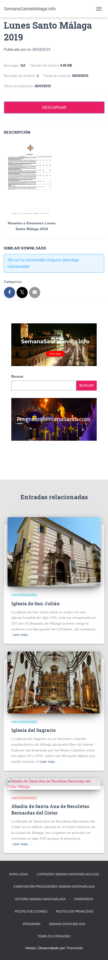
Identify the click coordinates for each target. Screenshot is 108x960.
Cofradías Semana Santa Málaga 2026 (68, 874)
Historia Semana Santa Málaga (40, 899)
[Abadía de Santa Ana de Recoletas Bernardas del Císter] (54, 784)
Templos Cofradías (54, 936)
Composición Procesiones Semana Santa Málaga (54, 886)
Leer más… (22, 635)
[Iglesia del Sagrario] (54, 682)
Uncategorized (24, 595)
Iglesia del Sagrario (33, 730)
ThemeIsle (74, 948)
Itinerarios (83, 899)
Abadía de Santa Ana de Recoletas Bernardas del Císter (50, 809)
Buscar (17, 376)
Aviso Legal (18, 874)
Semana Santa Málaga (67, 924)
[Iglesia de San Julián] (54, 551)
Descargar (54, 107)
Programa (31, 924)
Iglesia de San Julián (35, 603)
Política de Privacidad (74, 911)
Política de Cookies (31, 911)
